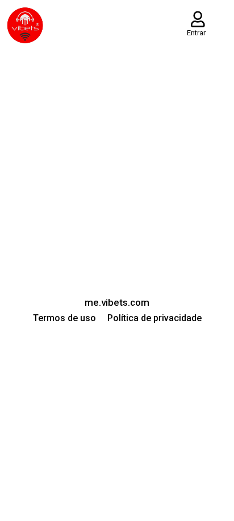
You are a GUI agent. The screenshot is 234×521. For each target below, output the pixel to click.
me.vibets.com (117, 302)
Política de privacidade (154, 318)
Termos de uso (64, 318)
